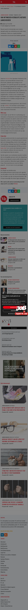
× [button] (25, 295)
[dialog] (14, 305)
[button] (14, 313)
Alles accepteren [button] (14, 307)
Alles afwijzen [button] (14, 310)
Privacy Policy (23, 304)
